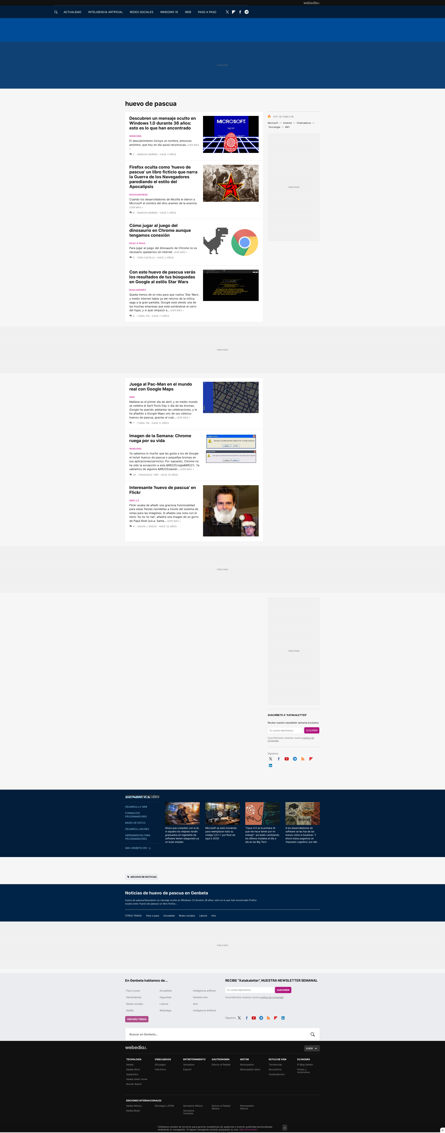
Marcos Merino (147, 154)
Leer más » (136, 207)
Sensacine (188, 1064)
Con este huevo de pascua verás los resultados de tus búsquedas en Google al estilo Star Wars (162, 277)
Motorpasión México (247, 1107)
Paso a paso (137, 243)
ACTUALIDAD (72, 12)
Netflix (130, 1010)
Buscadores (137, 289)
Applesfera (132, 1074)
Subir (309, 1048)
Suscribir (311, 730)
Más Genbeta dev (136, 847)
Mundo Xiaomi (133, 1084)
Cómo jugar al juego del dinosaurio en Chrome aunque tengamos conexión (160, 230)
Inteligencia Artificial (204, 1010)
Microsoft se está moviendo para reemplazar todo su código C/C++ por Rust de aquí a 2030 (221, 833)
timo (213, 915)
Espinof (187, 1069)
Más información (248, 1129)
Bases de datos (135, 822)
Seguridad (165, 997)
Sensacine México (193, 1105)
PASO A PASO (207, 12)
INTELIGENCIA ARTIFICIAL (105, 12)
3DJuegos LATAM (164, 1105)
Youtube (286, 758)
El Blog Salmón (305, 1064)
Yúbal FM (143, 316)
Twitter (227, 12)
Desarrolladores (137, 829)
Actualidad (169, 915)
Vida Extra (160, 1069)
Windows (135, 136)
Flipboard (234, 12)
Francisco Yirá (148, 474)
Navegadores (138, 194)
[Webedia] (312, 3)
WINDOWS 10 (169, 12)
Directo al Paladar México (221, 1107)
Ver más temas (137, 1019)
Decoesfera (275, 1069)
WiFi (287, 127)
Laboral (203, 915)
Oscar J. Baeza (147, 526)
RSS (303, 758)
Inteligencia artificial (204, 990)
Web (132, 397)
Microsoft (273, 122)
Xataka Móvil (133, 1069)
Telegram (246, 12)
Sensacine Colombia (188, 1112)
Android (287, 122)
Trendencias (275, 1064)
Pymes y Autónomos (303, 1071)
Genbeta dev (142, 796)
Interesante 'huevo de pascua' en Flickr (162, 490)
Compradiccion (277, 1074)
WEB (188, 12)
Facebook (240, 12)
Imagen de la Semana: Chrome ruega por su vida (160, 438)
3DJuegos (160, 1064)
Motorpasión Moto (250, 1069)
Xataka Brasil (133, 1110)
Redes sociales (187, 915)
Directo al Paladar (221, 1064)
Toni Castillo (146, 257)
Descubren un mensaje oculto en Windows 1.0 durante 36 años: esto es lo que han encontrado (162, 123)
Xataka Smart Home (136, 1079)
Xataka (129, 1064)
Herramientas (133, 997)
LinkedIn (270, 765)
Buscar (313, 1034)
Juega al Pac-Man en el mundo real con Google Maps (160, 387)
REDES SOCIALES (141, 12)
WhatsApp (165, 1010)
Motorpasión (247, 1064)
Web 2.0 (134, 500)
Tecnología (274, 127)
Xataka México (134, 1105)
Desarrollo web (136, 806)
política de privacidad (272, 997)
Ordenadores (304, 122)
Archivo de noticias (143, 876)
